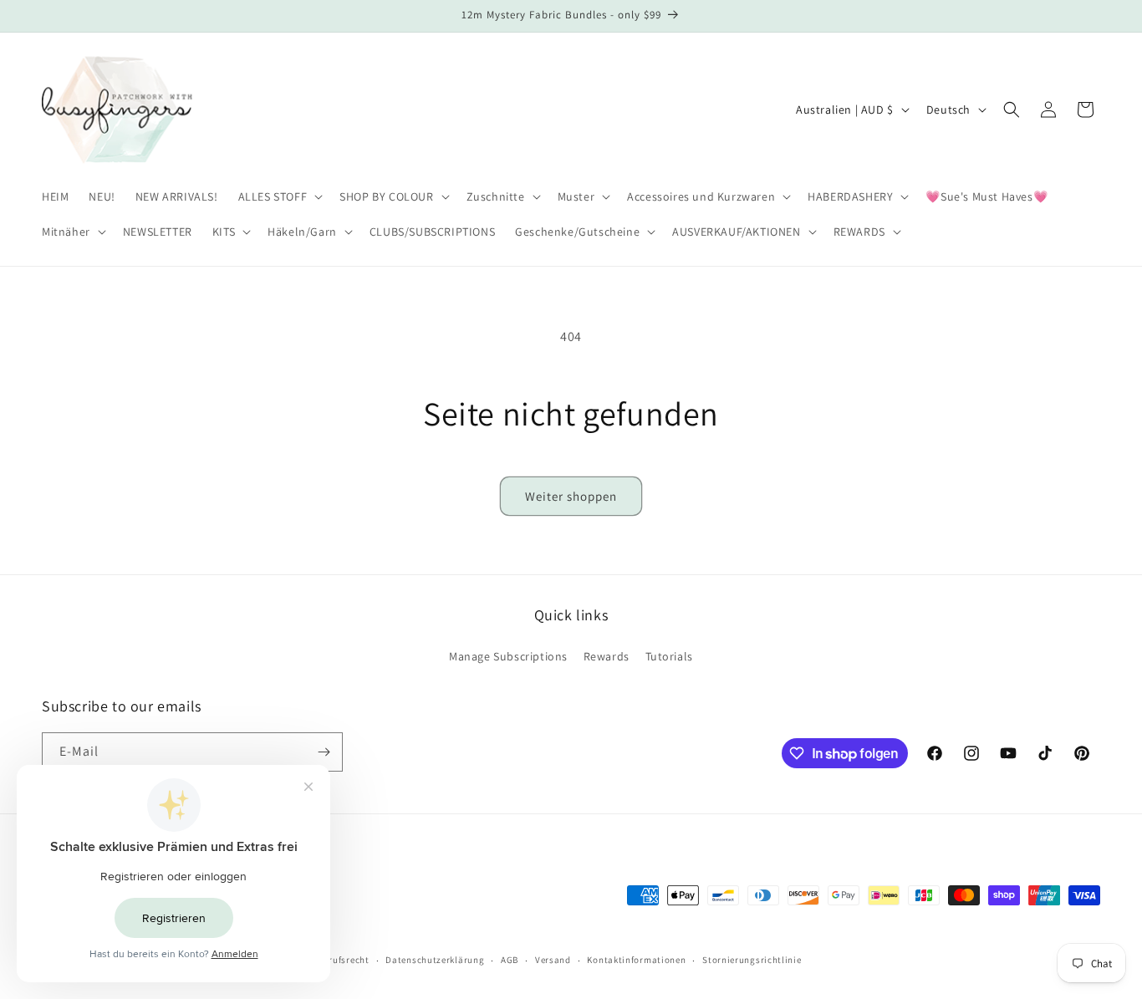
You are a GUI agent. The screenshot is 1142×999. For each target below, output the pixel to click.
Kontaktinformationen (636, 960)
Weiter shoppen (571, 496)
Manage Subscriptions (508, 656)
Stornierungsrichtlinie (751, 960)
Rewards (607, 656)
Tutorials (669, 656)
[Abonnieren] (323, 752)
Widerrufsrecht (336, 960)
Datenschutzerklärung (434, 960)
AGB (509, 960)
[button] (279, 196)
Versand (553, 960)
